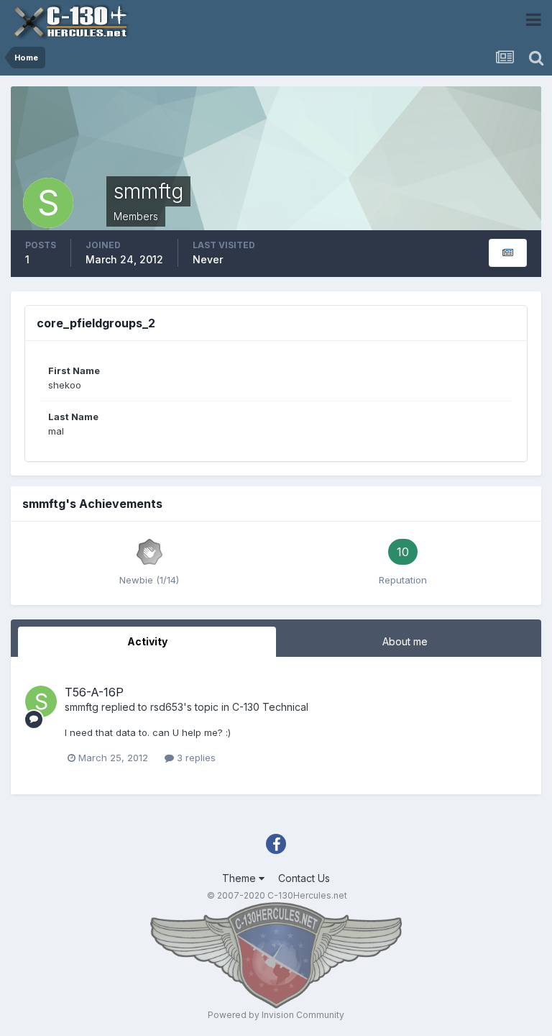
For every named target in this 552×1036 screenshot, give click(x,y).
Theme (240, 878)
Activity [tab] (147, 641)
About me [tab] (405, 641)
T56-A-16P (94, 692)
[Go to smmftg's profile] (41, 701)
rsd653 (166, 707)
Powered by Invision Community (276, 1014)
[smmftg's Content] (508, 253)
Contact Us (304, 878)
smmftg (81, 707)
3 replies (195, 757)
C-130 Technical (270, 707)
